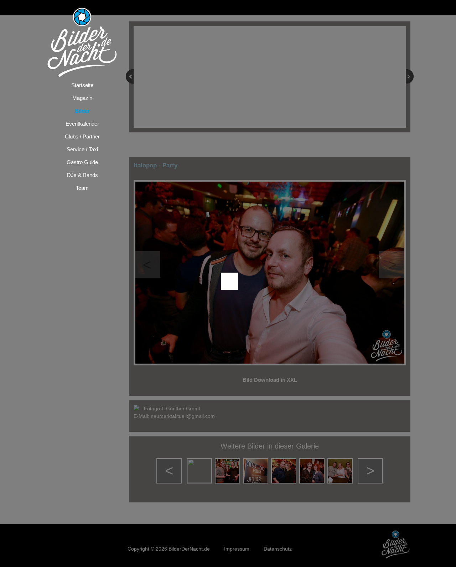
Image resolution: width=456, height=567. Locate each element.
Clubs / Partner (82, 136)
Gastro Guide (82, 162)
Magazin (82, 98)
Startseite (82, 85)
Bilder (82, 111)
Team (82, 188)
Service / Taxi (82, 149)
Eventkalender (82, 124)
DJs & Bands (82, 175)
